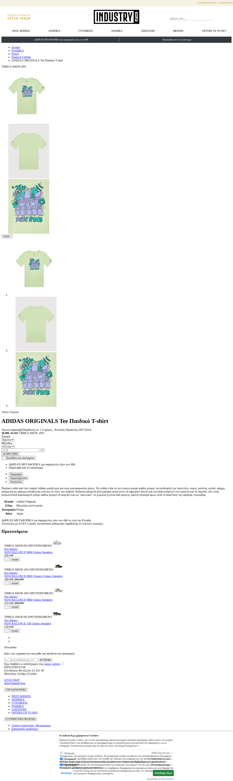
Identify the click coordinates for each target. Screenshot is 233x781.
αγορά (15, 559)
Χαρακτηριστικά (18, 478)
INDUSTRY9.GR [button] (14, 667)
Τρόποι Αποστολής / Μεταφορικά (30, 725)
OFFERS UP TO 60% (214, 31)
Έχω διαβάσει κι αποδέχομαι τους (32, 663)
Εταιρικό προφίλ (207, 3)
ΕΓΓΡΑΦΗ (45, 660)
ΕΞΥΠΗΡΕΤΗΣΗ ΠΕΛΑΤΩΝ (20, 719)
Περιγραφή (15, 474)
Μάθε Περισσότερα (160, 752)
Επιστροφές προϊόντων (24, 728)
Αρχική (15, 47)
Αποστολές (16, 482)
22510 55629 (11, 680)
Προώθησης (70, 765)
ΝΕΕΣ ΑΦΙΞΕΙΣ (21, 31)
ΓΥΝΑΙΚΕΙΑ (85, 31)
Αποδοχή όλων (163, 773)
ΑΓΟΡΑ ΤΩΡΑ (10, 454)
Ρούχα (15, 53)
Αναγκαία (69, 753)
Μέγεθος (6, 443)
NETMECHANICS (166, 779)
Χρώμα (5, 436)
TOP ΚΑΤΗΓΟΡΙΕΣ (16, 689)
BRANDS (178, 31)
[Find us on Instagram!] (12, 641)
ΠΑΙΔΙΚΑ (117, 31)
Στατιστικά (70, 759)
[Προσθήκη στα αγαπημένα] (6, 559)
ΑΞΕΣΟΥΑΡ (148, 31)
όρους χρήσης (52, 663)
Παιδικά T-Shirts (21, 57)
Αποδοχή (66, 773)
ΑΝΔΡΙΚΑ (54, 31)
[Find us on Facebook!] (12, 637)
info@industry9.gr (14, 683)
